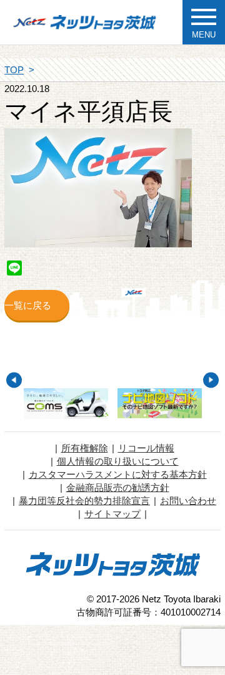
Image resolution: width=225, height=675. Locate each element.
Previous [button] (14, 380)
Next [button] (211, 380)
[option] (66, 403)
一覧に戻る (27, 305)
